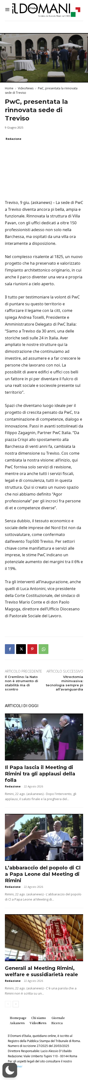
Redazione (13, 139)
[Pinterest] (32, 649)
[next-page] (16, 1004)
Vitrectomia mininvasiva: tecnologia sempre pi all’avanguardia (64, 683)
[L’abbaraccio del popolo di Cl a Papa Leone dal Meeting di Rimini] (44, 837)
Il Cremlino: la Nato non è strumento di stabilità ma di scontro (21, 683)
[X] (21, 649)
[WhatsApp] (43, 649)
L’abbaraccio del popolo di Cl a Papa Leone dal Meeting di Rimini (43, 874)
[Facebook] (10, 649)
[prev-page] (8, 1004)
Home (9, 88)
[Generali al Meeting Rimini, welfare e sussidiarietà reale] (44, 937)
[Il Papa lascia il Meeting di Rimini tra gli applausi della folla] (44, 736)
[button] (9, 1070)
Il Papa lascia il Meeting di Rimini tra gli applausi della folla (40, 773)
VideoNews (25, 88)
